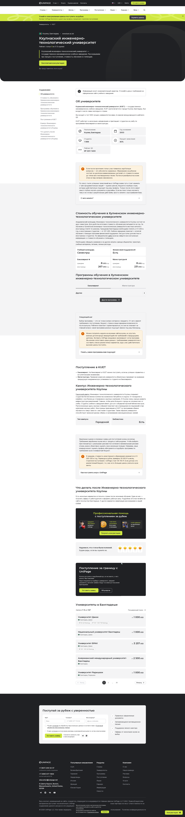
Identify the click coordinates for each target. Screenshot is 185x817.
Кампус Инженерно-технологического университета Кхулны (49, 125)
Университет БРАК (88, 643)
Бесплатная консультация (53, 63)
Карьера (124, 10)
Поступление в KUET (48, 119)
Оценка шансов (73, 3)
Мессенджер (90, 717)
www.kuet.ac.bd (68, 34)
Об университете (47, 94)
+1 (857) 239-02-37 (46, 768)
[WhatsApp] (86, 735)
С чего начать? (87, 198)
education (48, 780)
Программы (84, 10)
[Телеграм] (40, 792)
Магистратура (128, 286)
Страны (42, 10)
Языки (112, 10)
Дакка (90, 620)
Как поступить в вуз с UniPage (94, 473)
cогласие (55, 731)
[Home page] (45, 3)
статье (78, 503)
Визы (135, 10)
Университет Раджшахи (90, 672)
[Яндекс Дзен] (45, 792)
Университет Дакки (88, 617)
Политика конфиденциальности (134, 810)
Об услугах (105, 590)
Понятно (105, 812)
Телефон (68, 717)
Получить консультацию (110, 533)
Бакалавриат (93, 286)
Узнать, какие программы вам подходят (98, 352)
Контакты (83, 3)
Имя (46, 717)
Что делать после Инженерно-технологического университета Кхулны (49, 135)
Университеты (57, 10)
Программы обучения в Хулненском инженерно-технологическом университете (50, 112)
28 (117, 682)
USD (119, 3)
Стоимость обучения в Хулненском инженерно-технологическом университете (50, 101)
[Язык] (113, 3)
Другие (79, 293)
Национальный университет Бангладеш (99, 632)
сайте (110, 236)
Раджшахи (91, 675)
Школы (71, 10)
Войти (127, 3)
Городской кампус (83, 394)
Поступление (99, 10)
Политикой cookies (93, 812)
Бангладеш (84, 620)
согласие (55, 725)
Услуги (63, 3)
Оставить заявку (138, 3)
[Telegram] (82, 735)
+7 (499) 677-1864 (46, 774)
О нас (55, 3)
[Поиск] (144, 10)
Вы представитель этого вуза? (50, 68)
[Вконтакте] (49, 792)
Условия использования (111, 810)
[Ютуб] (54, 792)
